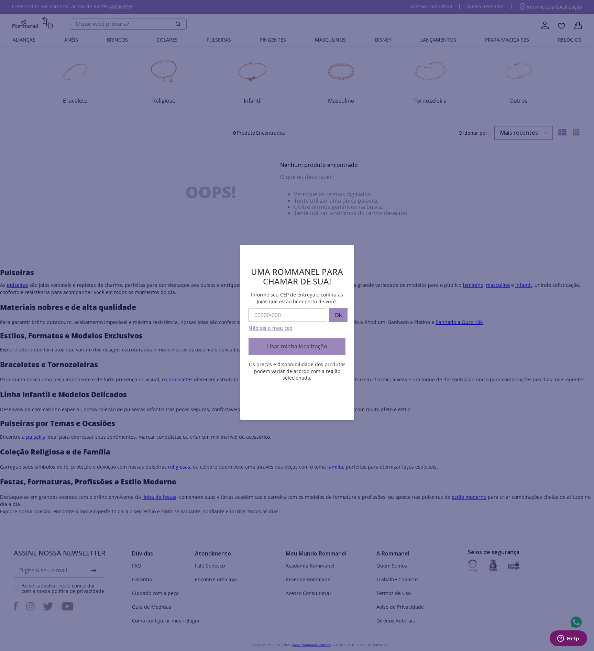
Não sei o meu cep (271, 328)
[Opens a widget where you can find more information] (568, 639)
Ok (338, 315)
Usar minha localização (297, 346)
